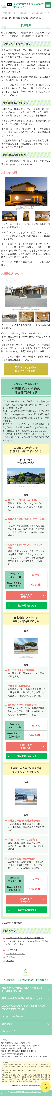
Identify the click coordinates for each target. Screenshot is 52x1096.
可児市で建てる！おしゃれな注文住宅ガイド (28, 5)
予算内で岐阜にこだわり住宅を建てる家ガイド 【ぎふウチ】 (24, 1057)
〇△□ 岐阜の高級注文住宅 (12, 1054)
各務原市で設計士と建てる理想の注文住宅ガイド (20, 1046)
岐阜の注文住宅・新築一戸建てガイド (16, 1043)
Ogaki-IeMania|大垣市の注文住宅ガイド (16, 1048)
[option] (26, 194)
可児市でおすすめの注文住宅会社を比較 (25, 369)
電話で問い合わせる (27, 605)
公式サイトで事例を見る (26, 595)
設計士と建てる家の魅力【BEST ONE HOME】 (19, 1051)
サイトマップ (8, 1031)
